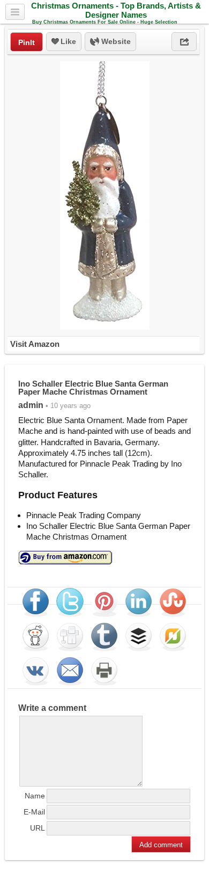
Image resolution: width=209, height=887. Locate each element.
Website (115, 41)
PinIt (26, 42)
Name (35, 795)
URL (37, 828)
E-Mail (34, 812)
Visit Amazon (34, 343)
